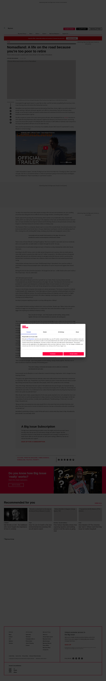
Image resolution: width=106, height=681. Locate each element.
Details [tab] (45, 332)
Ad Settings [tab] (61, 332)
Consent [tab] (29, 332)
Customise (52, 353)
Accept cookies (74, 353)
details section (71, 349)
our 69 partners (30, 339)
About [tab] (77, 332)
